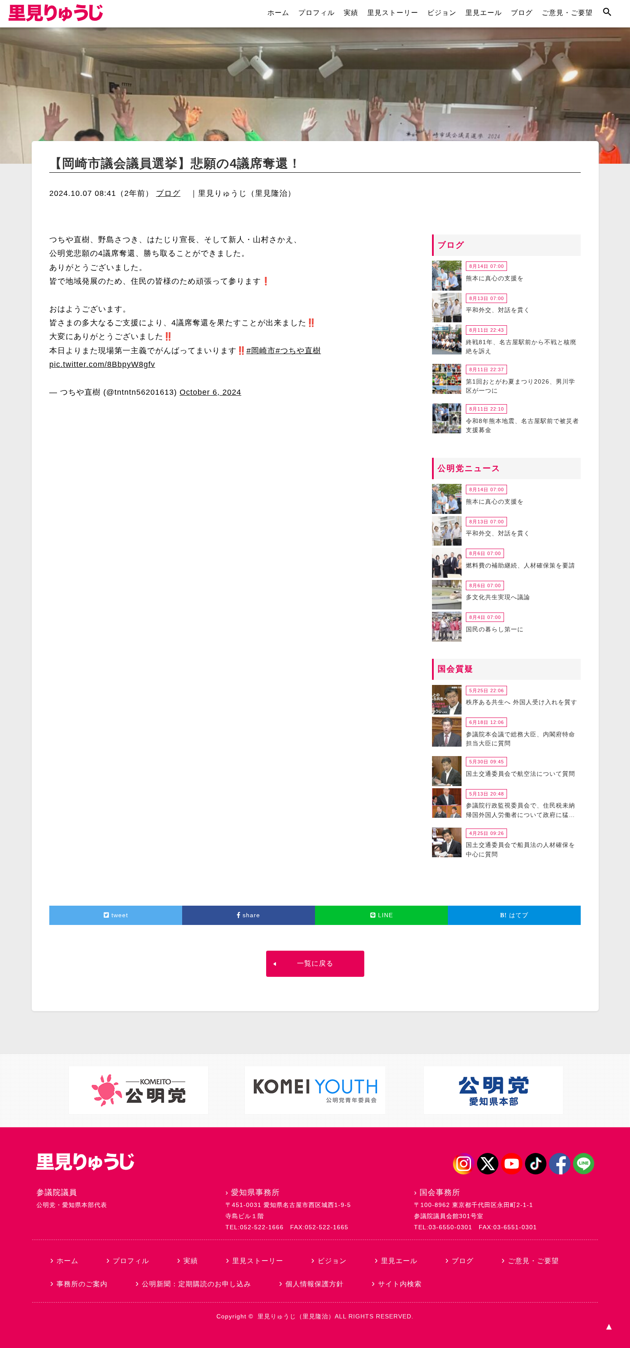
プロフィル (316, 12)
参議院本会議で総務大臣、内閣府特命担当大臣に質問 (520, 739)
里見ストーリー (392, 12)
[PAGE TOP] (608, 1326)
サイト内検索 (400, 1284)
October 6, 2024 (210, 392)
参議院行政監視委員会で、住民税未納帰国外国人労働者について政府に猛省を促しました (520, 811)
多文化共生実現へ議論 (498, 597)
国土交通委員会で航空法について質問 (520, 773)
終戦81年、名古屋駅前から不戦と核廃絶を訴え (521, 347)
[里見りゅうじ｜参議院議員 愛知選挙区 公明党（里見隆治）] (56, 19)
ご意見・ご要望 (567, 12)
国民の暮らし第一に (495, 629)
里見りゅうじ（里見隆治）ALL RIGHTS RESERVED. (336, 1316)
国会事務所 (440, 1192)
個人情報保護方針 (314, 1284)
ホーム (278, 12)
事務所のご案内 (82, 1284)
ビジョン (441, 12)
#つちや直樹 (298, 350)
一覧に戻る (315, 963)
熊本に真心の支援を (495, 278)
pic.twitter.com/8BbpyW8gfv (102, 364)
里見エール (483, 12)
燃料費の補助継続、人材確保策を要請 (520, 565)
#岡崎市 (261, 350)
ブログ (522, 12)
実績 (351, 12)
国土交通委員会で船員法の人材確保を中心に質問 (520, 849)
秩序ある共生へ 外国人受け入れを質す (521, 702)
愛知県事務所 (255, 1192)
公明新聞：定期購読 (196, 1284)
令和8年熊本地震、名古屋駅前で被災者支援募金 (522, 425)
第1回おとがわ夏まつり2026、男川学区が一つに (520, 386)
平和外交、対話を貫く (498, 309)
